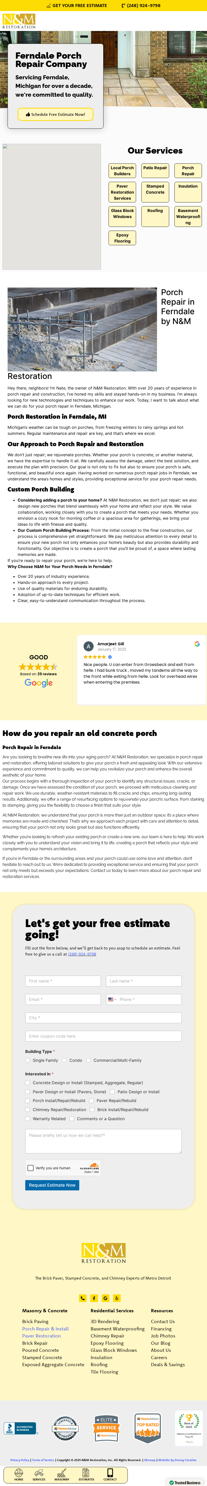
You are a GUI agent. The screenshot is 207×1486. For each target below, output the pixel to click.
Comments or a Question (101, 1118)
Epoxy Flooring (107, 1343)
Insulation (188, 186)
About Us (161, 1350)
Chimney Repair (107, 1336)
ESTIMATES (86, 1479)
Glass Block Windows (114, 1350)
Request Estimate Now (52, 1185)
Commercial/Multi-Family (118, 1060)
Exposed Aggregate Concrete (53, 1364)
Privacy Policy (19, 1460)
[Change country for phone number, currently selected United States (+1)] (112, 999)
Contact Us (163, 1321)
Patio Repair (155, 167)
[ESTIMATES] (86, 1472)
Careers (159, 1357)
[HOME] (18, 1472)
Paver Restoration (41, 1336)
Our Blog (160, 1343)
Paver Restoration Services (122, 192)
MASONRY (62, 1479)
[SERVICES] (39, 1472)
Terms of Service (43, 1460)
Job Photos (163, 1336)
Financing (161, 1329)
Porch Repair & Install (45, 1329)
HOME (18, 1479)
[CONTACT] (110, 1472)
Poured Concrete (40, 1350)
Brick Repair (35, 1343)
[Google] (105, 1298)
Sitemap (150, 1460)
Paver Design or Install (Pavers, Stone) (69, 1091)
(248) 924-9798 (82, 954)
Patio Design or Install (139, 1091)
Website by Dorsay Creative (177, 1460)
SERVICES (39, 1479)
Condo (75, 1060)
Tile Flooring (104, 1372)
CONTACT (110, 1479)
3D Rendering (105, 1321)
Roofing (155, 210)
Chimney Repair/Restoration (59, 1109)
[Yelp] (117, 1298)
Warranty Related (49, 1118)
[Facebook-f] (94, 1298)
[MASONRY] (62, 1472)
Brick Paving (35, 1321)
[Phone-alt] (83, 1298)
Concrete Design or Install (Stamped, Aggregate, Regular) (88, 1082)
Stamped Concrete (42, 1357)
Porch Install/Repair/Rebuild (59, 1100)
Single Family (45, 1060)
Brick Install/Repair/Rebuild (122, 1109)
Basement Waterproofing (188, 216)
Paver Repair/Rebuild (116, 1100)
